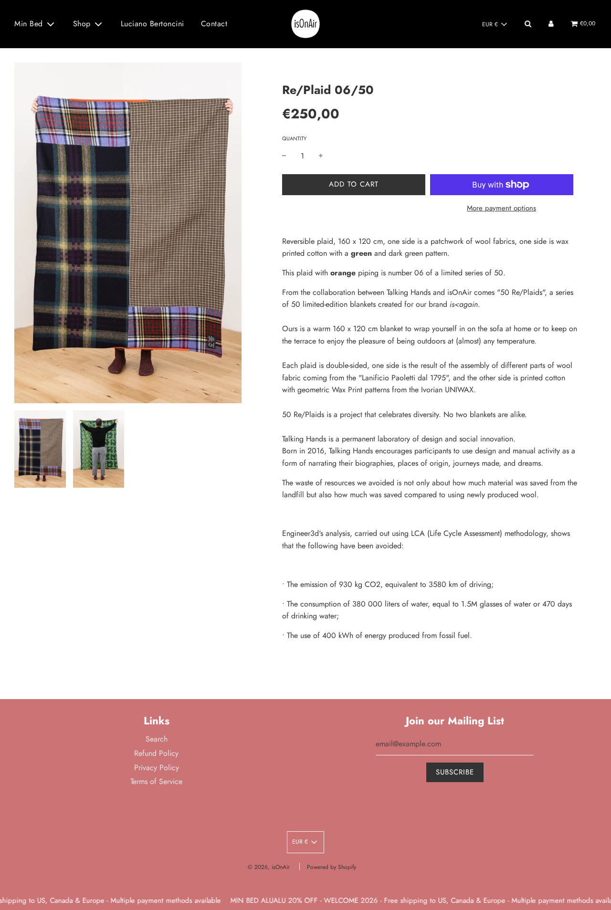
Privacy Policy (156, 767)
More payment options (501, 208)
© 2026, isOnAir (269, 867)
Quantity (294, 138)
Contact (214, 23)
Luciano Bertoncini (152, 23)
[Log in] (551, 23)
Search (157, 738)
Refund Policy (156, 753)
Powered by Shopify (331, 867)
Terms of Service (156, 781)
